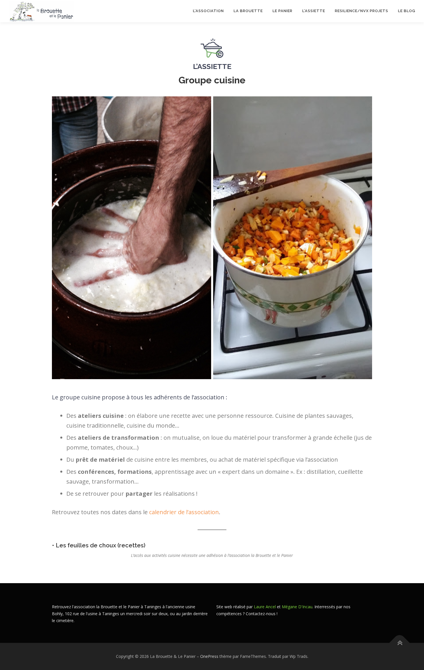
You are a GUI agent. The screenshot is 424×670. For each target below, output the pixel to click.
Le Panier (282, 11)
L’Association (208, 11)
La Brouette (248, 11)
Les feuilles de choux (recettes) (100, 545)
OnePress (209, 656)
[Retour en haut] (399, 642)
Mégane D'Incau (297, 606)
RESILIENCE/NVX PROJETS (361, 11)
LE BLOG (406, 11)
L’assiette (313, 11)
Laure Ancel (265, 606)
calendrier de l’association (184, 512)
